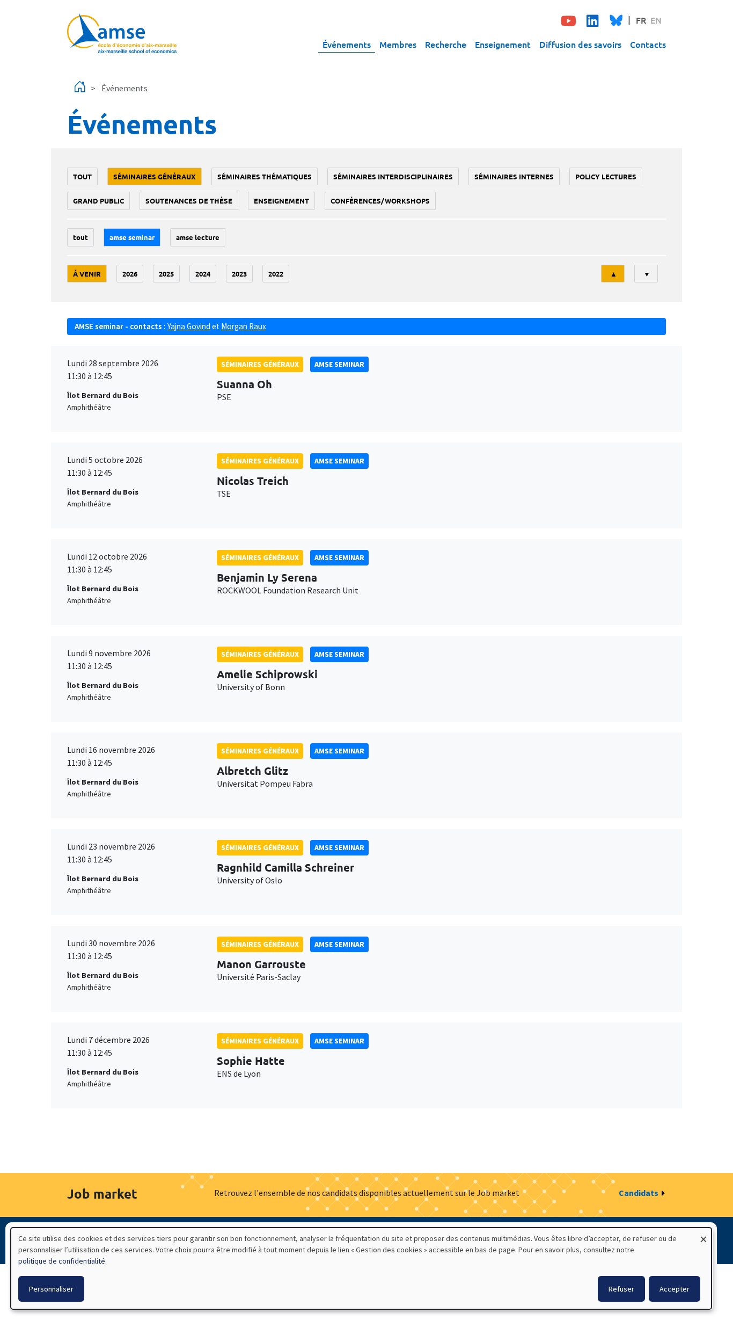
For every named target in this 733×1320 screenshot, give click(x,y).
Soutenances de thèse (188, 200)
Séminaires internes (514, 176)
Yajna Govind (188, 326)
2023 (239, 273)
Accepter (674, 1289)
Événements (346, 44)
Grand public (98, 200)
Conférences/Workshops (380, 200)
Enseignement (503, 44)
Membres (397, 44)
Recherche (445, 44)
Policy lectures (605, 176)
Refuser (621, 1289)
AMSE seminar (132, 237)
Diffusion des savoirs (580, 44)
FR (641, 20)
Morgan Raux (243, 326)
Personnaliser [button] (51, 1289)
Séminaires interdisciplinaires (393, 176)
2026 (129, 273)
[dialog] (361, 1268)
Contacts (648, 44)
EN (656, 20)
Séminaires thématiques (264, 176)
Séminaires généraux (154, 176)
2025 (166, 273)
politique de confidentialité (61, 1261)
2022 (275, 273)
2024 (202, 273)
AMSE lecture (197, 237)
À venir (87, 273)
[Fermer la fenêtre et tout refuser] (703, 1234)
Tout (82, 176)
